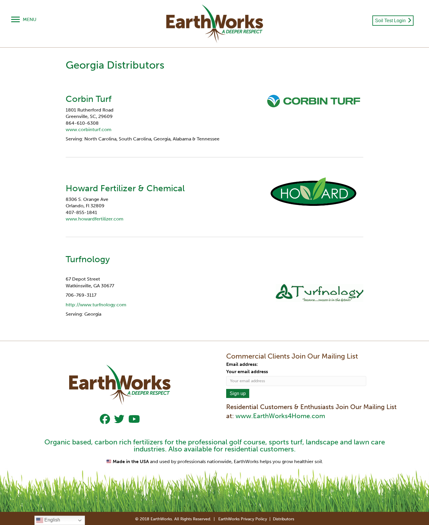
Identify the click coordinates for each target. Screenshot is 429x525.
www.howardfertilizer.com (96, 219)
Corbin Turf (88, 99)
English (51, 519)
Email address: (242, 364)
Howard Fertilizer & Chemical (125, 188)
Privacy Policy (254, 519)
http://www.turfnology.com (96, 304)
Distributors (283, 519)
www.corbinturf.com (88, 129)
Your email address (247, 371)
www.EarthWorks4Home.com (280, 416)
